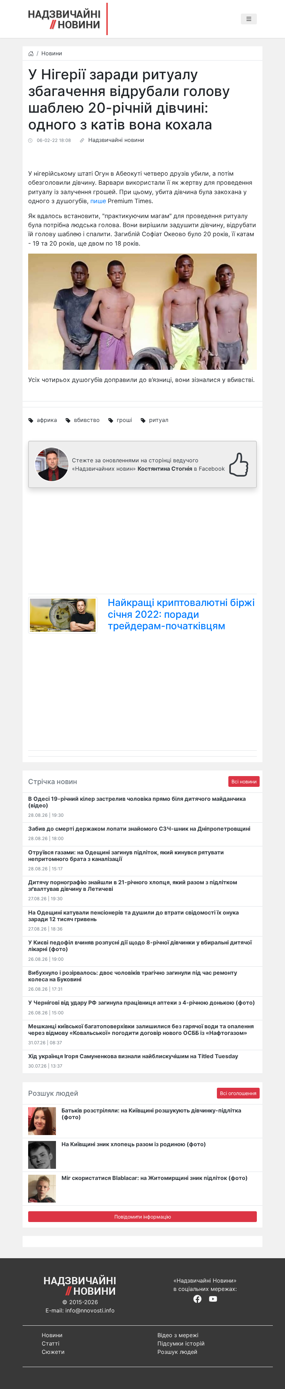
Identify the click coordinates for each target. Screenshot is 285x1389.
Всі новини (243, 781)
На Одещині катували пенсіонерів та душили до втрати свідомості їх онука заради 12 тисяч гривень (133, 916)
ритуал (158, 419)
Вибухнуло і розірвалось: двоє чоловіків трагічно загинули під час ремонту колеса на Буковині (132, 976)
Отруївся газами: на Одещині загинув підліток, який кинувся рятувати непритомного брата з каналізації (126, 855)
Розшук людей (177, 1351)
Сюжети (53, 1351)
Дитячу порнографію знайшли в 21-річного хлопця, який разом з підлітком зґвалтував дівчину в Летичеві (132, 885)
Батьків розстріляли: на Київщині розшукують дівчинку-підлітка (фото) (151, 1113)
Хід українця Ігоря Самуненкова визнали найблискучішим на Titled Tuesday (133, 1056)
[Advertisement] (142, 542)
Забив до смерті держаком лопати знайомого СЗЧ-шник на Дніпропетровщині (139, 828)
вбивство (87, 419)
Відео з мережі (177, 1335)
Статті (50, 1343)
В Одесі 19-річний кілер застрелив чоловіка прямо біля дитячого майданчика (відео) (137, 802)
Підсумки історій (181, 1343)
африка (47, 419)
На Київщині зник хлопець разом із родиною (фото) (134, 1144)
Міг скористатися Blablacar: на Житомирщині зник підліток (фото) (155, 1177)
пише (98, 201)
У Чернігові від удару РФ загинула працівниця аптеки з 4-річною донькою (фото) (141, 1002)
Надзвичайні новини (116, 139)
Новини (51, 53)
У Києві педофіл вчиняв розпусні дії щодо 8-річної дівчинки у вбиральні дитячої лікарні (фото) (140, 945)
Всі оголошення (238, 1093)
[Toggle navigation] (249, 19)
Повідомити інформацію (142, 1217)
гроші (124, 419)
